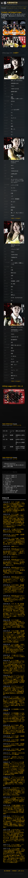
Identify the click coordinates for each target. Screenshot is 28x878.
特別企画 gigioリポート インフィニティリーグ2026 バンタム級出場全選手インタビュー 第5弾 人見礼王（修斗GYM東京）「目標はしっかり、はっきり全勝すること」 (14, 551)
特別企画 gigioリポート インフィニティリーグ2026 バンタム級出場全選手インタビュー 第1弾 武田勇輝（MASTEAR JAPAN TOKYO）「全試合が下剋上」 (14, 598)
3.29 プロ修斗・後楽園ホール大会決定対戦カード (13, 740)
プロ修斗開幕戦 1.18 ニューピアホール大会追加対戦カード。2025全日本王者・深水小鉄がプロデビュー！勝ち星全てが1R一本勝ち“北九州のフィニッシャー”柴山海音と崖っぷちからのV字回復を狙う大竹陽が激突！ (14, 809)
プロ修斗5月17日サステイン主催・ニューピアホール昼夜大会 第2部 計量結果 (14, 656)
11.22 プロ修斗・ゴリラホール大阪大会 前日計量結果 (13, 845)
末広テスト (14, 557)
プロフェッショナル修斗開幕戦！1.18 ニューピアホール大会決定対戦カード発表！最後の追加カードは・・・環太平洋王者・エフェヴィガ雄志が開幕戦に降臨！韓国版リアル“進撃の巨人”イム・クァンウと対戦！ (14, 781)
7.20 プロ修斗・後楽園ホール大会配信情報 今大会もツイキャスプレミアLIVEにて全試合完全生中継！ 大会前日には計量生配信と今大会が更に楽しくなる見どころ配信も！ (14, 541)
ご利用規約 (14, 870)
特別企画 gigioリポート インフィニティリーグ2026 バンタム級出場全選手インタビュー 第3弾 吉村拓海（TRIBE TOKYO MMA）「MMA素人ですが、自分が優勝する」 (14, 571)
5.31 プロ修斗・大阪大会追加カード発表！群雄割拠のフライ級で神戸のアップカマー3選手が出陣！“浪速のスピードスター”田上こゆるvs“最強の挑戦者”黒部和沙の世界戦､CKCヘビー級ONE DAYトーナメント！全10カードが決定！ (14, 649)
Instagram (18, 218)
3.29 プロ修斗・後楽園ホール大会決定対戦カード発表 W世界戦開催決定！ (13, 745)
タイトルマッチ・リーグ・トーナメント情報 (16, 8)
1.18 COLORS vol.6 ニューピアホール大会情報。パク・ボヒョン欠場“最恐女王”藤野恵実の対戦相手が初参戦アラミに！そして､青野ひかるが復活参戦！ (14, 800)
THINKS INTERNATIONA (11, 12)
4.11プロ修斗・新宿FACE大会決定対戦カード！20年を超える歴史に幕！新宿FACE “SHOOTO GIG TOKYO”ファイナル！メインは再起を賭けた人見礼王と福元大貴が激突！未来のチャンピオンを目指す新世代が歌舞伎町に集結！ (14, 729)
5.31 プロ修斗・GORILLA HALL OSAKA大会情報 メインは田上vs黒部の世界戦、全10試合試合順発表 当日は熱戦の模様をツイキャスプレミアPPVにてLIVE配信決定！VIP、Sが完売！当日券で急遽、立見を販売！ (14, 624)
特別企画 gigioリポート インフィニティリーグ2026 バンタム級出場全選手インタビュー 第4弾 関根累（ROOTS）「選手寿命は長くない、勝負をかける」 (14, 562)
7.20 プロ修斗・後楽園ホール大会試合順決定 (13, 535)
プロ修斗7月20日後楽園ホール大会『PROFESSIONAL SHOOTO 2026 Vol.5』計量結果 (13, 530)
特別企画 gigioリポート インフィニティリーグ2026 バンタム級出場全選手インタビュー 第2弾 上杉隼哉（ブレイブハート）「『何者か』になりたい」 (14, 579)
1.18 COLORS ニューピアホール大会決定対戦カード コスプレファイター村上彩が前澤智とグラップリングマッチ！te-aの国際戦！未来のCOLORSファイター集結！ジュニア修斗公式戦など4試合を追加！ (14, 791)
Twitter (12, 218)
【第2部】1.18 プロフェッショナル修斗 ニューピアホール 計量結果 (13, 758)
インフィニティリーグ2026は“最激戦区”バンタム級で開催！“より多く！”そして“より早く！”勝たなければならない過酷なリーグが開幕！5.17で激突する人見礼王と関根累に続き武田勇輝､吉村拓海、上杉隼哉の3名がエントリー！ (14, 680)
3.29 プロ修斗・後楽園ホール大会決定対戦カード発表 (13, 749)
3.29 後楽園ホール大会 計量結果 (13, 709)
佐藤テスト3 (14, 546)
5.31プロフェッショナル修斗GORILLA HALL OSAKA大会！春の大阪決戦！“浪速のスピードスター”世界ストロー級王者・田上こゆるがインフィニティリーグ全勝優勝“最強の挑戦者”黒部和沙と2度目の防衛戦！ (13, 690)
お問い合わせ (21, 870)
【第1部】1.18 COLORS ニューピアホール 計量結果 (14, 753)
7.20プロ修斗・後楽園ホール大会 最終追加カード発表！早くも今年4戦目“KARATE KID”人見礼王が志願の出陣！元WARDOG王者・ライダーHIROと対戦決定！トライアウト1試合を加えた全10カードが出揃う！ (13, 589)
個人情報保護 (7, 870)
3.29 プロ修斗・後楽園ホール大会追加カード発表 (13, 736)
